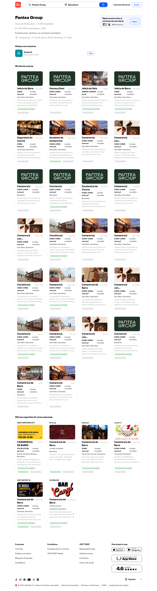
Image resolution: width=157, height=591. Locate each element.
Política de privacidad (69, 585)
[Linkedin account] (38, 580)
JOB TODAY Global (55, 553)
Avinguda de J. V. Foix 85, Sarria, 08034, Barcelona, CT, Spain (45, 37)
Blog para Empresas (23, 558)
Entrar (137, 5)
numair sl (117, 423)
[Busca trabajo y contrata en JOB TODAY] (18, 5)
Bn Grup (52, 423)
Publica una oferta (23, 553)
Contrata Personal (122, 5)
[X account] (34, 580)
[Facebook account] (24, 580)
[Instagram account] (20, 580)
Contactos (84, 558)
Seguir (134, 21)
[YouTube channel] (29, 580)
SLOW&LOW (54, 480)
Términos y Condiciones (90, 585)
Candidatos (20, 562)
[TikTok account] (16, 580)
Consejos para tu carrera (58, 549)
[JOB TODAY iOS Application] (118, 549)
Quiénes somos (86, 553)
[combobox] (47, 4)
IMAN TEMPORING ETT (26, 423)
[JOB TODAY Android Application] (134, 549)
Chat (91, 53)
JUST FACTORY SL (24, 480)
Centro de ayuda (86, 562)
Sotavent (85, 423)
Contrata (19, 549)
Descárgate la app (87, 549)
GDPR (104, 585)
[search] (103, 4)
